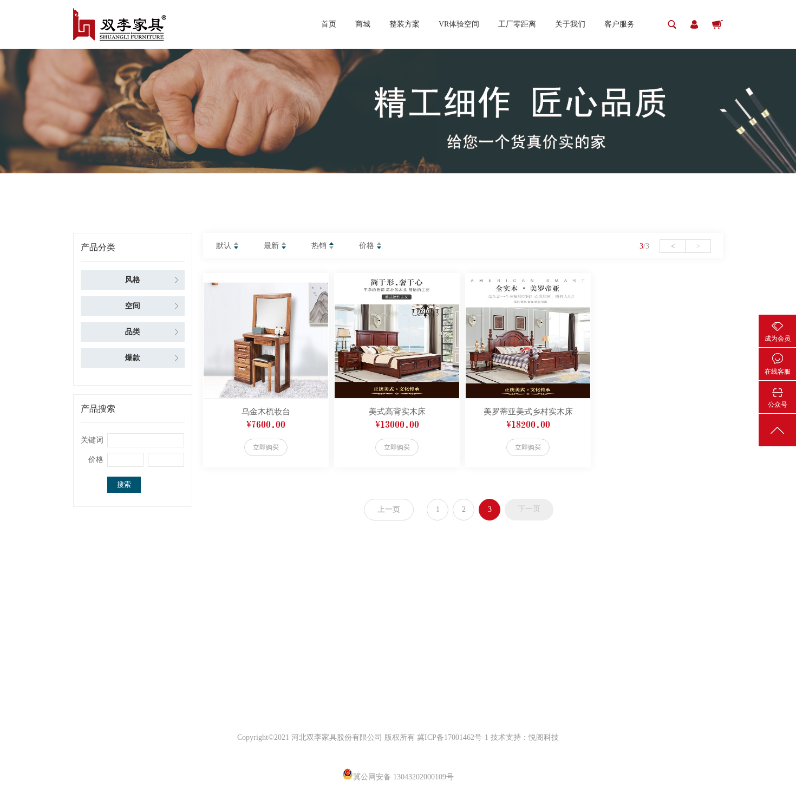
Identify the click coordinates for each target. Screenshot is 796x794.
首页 (328, 24)
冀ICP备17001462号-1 (454, 737)
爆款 (132, 358)
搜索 (124, 484)
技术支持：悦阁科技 (525, 737)
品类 (132, 332)
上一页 (388, 509)
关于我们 (570, 24)
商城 (362, 24)
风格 (132, 280)
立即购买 (266, 447)
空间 (132, 306)
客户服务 (619, 24)
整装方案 (404, 24)
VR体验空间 (459, 24)
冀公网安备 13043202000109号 (403, 777)
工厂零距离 (517, 24)
